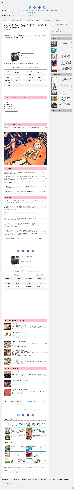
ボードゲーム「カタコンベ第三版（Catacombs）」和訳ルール (18, 436)
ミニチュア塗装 (28, 12)
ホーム (3, 20)
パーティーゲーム (11, 108)
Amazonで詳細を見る (26, 57)
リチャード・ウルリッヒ (32, 342)
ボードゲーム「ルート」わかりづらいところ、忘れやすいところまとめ (18, 447)
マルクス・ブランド (28, 351)
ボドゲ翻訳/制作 (20, 12)
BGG (38, 67)
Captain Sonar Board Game (27, 53)
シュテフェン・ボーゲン (21, 334)
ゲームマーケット (44, 10)
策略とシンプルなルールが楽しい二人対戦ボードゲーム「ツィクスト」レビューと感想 (27, 467)
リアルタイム (10, 106)
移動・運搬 (9, 104)
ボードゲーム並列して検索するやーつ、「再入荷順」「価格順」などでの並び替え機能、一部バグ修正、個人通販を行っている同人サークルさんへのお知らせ (39, 461)
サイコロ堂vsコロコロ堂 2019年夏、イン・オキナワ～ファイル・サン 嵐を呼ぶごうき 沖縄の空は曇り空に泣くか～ (39, 454)
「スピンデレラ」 (16, 371)
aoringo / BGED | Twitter (57, 31)
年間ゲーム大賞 (29, 10)
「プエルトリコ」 (16, 359)
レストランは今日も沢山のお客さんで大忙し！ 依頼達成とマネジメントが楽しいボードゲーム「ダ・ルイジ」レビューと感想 (39, 431)
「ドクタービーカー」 (17, 389)
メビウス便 (36, 10)
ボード (8, 102)
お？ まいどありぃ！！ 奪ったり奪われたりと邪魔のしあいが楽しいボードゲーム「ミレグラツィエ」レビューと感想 (18, 431)
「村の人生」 (15, 350)
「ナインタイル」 (16, 323)
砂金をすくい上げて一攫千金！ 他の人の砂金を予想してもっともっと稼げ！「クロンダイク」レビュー (39, 425)
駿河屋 (29, 67)
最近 (18, 10)
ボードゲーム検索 (53, 10)
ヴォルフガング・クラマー (21, 342)
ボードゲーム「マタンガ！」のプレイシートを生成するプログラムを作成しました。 (18, 424)
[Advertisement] (25, 44)
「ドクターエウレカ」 (17, 380)
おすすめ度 (22, 10)
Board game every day (10, 3)
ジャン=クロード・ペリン (21, 325)
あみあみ (34, 67)
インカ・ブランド (19, 351)
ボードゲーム (12, 12)
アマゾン (24, 67)
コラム (34, 12)
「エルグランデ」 (16, 341)
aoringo (6, 30)
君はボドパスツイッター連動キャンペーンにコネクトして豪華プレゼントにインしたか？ (18, 454)
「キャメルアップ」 (16, 332)
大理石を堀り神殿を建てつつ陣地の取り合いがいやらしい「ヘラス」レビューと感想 (39, 436)
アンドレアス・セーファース (21, 360)
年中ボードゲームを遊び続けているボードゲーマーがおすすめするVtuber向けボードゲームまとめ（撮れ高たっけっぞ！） (39, 448)
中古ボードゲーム (15, 15)
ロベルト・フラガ (19, 373)
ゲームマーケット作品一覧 (27, 15)
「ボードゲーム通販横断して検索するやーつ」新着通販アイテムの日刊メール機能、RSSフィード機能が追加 (18, 461)
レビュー (8, 20)
